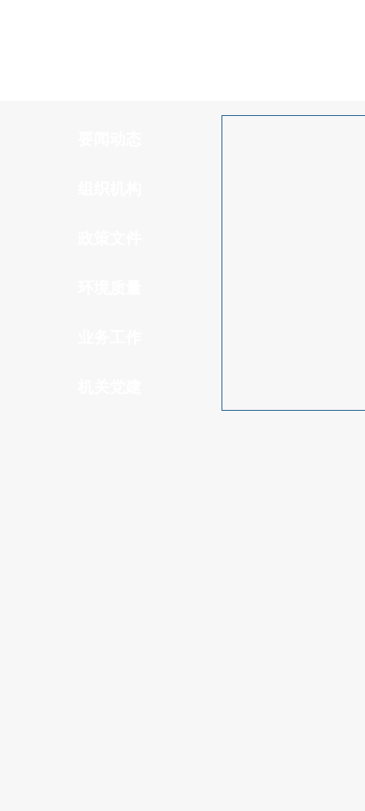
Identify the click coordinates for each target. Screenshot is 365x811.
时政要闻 (89, 476)
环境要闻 (219, 476)
